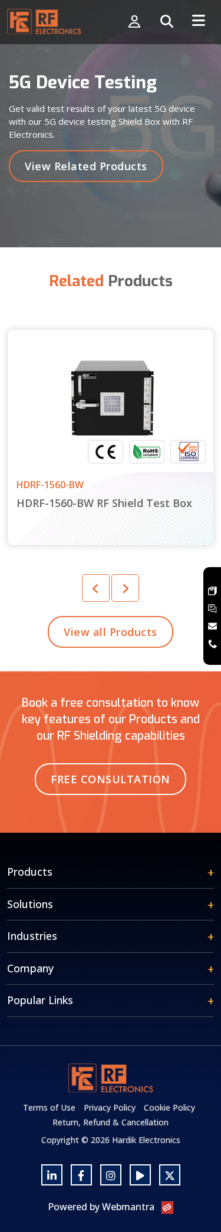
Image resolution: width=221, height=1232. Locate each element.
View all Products (110, 632)
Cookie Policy (169, 1107)
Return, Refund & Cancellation (110, 1122)
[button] (125, 588)
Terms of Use (49, 1107)
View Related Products (86, 166)
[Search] (167, 22)
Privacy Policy (110, 1107)
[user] (134, 22)
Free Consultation (110, 779)
